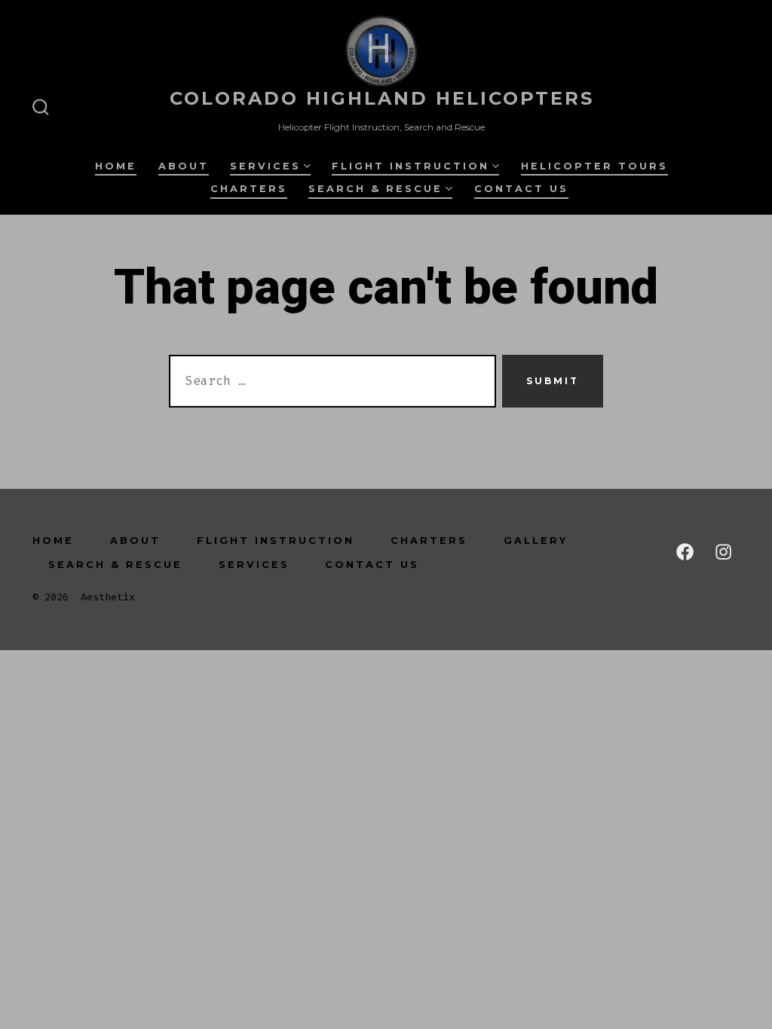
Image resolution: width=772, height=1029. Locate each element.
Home (115, 166)
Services (265, 166)
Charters (248, 188)
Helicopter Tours (594, 166)
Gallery (536, 540)
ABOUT (183, 166)
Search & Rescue (375, 188)
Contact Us (521, 188)
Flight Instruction (410, 166)
